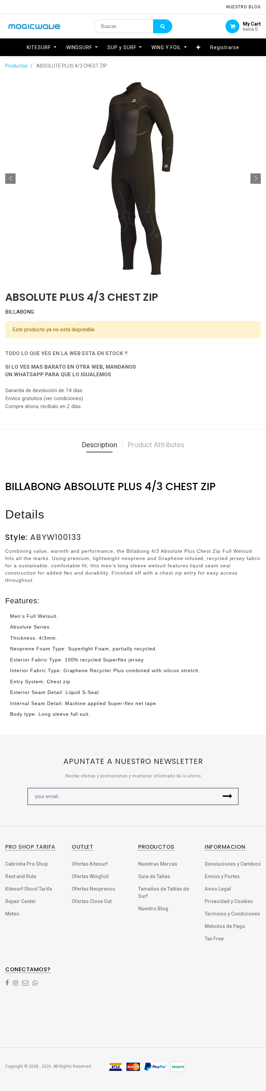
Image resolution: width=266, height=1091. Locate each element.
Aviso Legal (218, 889)
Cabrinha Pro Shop (26, 864)
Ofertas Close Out (92, 901)
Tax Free (214, 938)
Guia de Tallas (154, 876)
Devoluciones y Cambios (233, 864)
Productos (16, 66)
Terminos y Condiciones (232, 914)
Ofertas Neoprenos (93, 889)
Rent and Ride (20, 876)
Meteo (12, 914)
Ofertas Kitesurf (90, 864)
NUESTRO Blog (243, 6)
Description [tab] (99, 445)
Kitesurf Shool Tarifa (28, 889)
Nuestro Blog (153, 908)
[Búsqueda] (162, 26)
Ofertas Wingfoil (90, 876)
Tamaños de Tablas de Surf (163, 892)
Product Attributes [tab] (155, 445)
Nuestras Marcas (157, 864)
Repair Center (20, 901)
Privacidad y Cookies (229, 901)
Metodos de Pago (225, 926)
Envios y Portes (222, 876)
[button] (198, 47)
